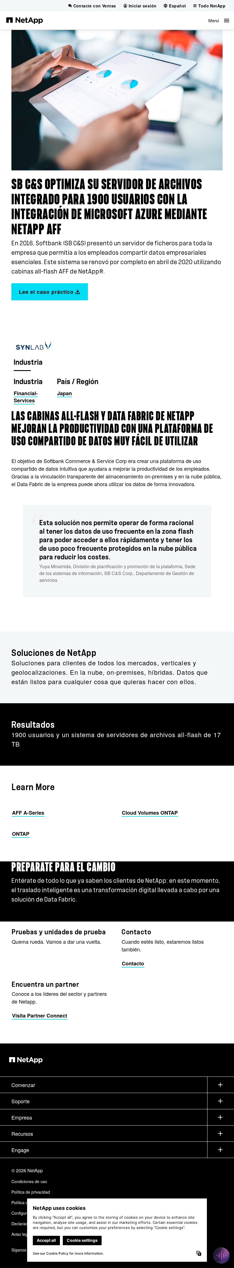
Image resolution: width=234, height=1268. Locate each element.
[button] (218, 20)
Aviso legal (21, 1234)
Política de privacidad (30, 1192)
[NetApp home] (24, 20)
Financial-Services (26, 397)
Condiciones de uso (29, 1181)
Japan (64, 393)
